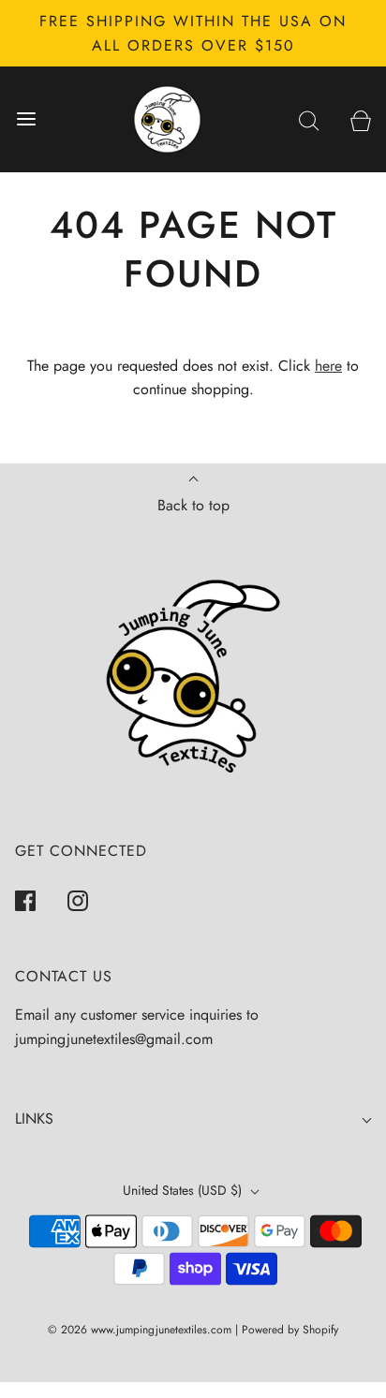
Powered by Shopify (290, 1329)
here (328, 365)
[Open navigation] (26, 119)
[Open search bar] (308, 119)
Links (34, 1118)
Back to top (193, 505)
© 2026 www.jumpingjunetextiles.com (139, 1329)
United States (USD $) (184, 1190)
